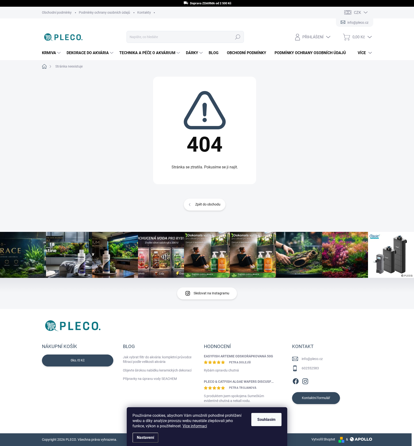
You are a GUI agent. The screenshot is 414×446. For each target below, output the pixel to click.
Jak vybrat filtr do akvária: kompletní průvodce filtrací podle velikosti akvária (157, 359)
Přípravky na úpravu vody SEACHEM (150, 379)
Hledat (237, 37)
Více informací (195, 426)
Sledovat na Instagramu (211, 293)
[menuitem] (52, 53)
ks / (78, 360)
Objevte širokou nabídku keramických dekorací (157, 370)
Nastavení (145, 437)
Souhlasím (266, 419)
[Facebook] (295, 380)
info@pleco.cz (312, 359)
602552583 (310, 368)
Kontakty (144, 12)
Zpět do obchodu (207, 204)
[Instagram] (305, 380)
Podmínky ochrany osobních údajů (104, 12)
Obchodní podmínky (57, 12)
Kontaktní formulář (316, 398)
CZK (357, 12)
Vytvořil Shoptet (323, 439)
